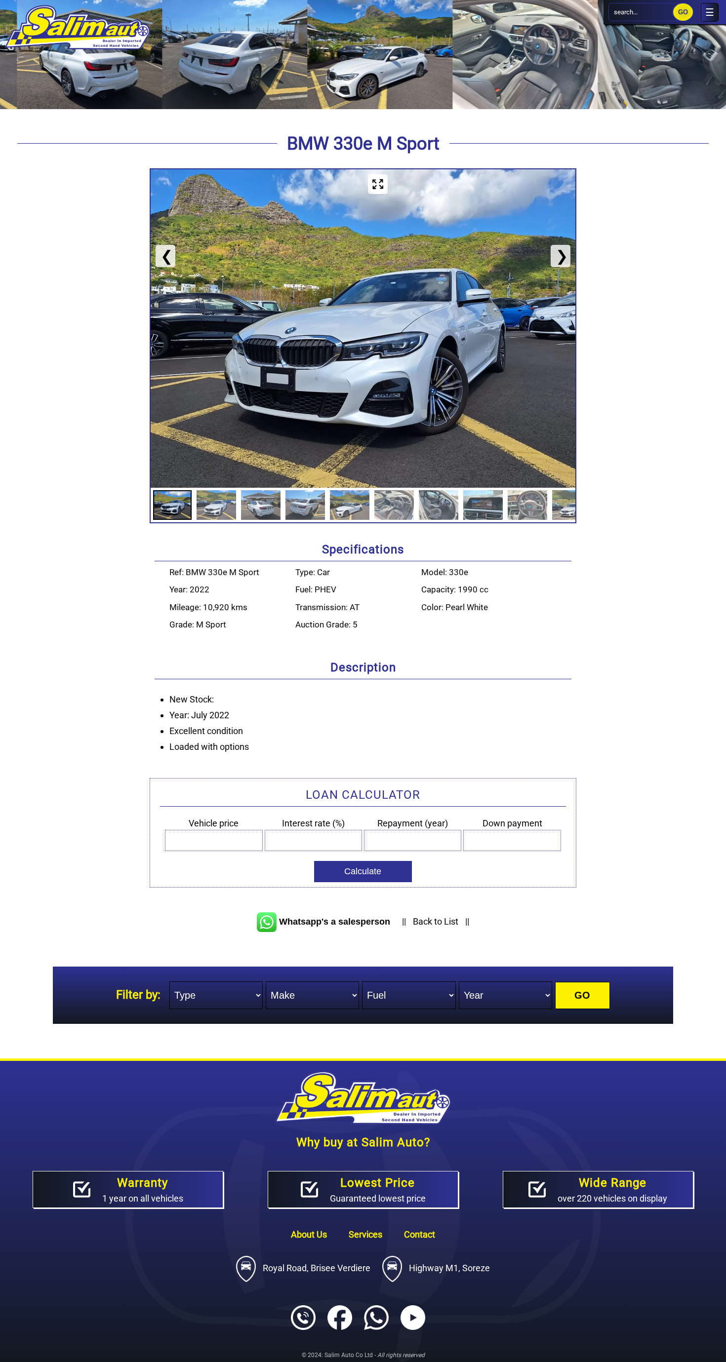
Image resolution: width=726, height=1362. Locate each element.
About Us (310, 1234)
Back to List (435, 921)
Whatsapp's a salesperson (333, 922)
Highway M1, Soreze (448, 1268)
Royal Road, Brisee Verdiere (316, 1268)
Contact (419, 1234)
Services (366, 1234)
